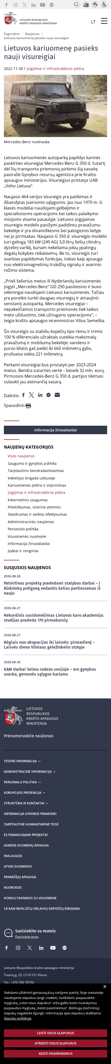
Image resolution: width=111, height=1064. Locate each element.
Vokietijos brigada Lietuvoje (31, 478)
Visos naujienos (21, 455)
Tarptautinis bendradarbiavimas (36, 470)
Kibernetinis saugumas (28, 499)
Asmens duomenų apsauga (26, 845)
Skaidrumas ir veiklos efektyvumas (37, 514)
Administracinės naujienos (31, 521)
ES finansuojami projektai (26, 835)
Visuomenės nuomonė (27, 536)
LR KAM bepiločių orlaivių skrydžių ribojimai (42, 909)
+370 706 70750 (22, 982)
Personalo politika (23, 528)
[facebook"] (24, 394)
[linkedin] (33, 4)
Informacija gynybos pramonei (30, 814)
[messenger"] (49, 394)
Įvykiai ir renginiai (23, 550)
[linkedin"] (40, 394)
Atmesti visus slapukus (55, 1043)
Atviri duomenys (18, 867)
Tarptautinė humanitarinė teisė (31, 824)
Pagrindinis (12, 34)
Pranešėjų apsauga (20, 877)
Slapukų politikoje (17, 1018)
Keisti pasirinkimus (56, 1053)
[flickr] (51, 4)
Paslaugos (13, 856)
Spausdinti (15, 405)
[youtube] (42, 4)
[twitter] (24, 4)
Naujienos (32, 34)
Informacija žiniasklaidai (55, 430)
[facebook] (6, 4)
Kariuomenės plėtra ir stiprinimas (37, 485)
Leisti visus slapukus (55, 1033)
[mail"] (57, 394)
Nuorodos (13, 888)
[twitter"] (32, 394)
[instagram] (15, 4)
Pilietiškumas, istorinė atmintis (34, 507)
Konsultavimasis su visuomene (30, 898)
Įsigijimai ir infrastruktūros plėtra (36, 492)
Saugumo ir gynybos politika (32, 463)
